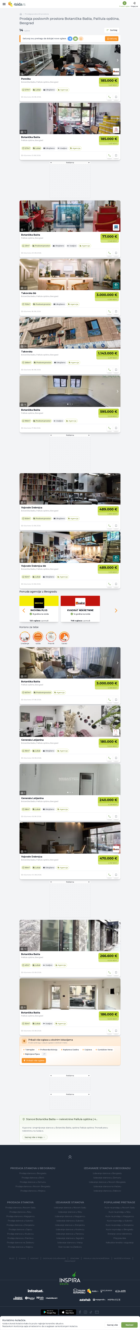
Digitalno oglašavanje (54, 1258)
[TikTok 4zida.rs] (91, 1312)
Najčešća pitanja (122, 1258)
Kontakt (34, 1258)
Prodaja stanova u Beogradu (32, 1173)
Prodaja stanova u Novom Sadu (20, 1207)
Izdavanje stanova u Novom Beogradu (107, 1182)
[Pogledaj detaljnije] (70, 60)
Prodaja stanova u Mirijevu (32, 1191)
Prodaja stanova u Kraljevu (20, 1247)
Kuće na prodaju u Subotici (119, 1221)
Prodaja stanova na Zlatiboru (20, 1242)
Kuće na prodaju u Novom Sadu (119, 1207)
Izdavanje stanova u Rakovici (107, 1191)
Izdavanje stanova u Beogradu (107, 1173)
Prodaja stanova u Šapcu (20, 1229)
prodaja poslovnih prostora (37, 14)
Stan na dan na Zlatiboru (70, 1247)
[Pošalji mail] (97, 1312)
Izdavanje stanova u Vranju (70, 1242)
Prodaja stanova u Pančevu (20, 1238)
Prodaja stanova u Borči (33, 1177)
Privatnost (70, 1261)
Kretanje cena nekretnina (120, 1234)
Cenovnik (74, 1258)
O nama (22, 1258)
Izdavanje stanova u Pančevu (70, 1234)
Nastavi (129, 1325)
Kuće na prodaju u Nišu (120, 1212)
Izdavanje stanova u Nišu (70, 1212)
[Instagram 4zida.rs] (85, 1312)
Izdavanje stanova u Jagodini (70, 1238)
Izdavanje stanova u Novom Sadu (70, 1207)
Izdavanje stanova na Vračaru (107, 1186)
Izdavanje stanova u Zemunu (107, 1177)
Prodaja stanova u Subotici (20, 1221)
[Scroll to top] (70, 1157)
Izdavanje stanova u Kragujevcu (70, 1216)
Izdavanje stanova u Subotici (70, 1221)
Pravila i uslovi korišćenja (97, 1258)
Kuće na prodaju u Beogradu (119, 1229)
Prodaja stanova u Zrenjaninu (20, 1225)
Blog (11, 1258)
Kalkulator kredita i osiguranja (119, 1242)
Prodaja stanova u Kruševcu (20, 1234)
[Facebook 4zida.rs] (80, 1312)
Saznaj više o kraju (34, 1137)
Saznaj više (112, 1325)
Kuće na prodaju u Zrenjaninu (120, 1225)
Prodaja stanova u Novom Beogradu (32, 1186)
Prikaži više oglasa (35, 1060)
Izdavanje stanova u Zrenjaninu (70, 1225)
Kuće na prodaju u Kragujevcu (119, 1216)
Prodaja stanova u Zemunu (33, 1182)
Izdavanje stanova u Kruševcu (70, 1229)
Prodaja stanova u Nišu (20, 1212)
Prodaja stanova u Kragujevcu (20, 1216)
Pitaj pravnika (119, 1238)
